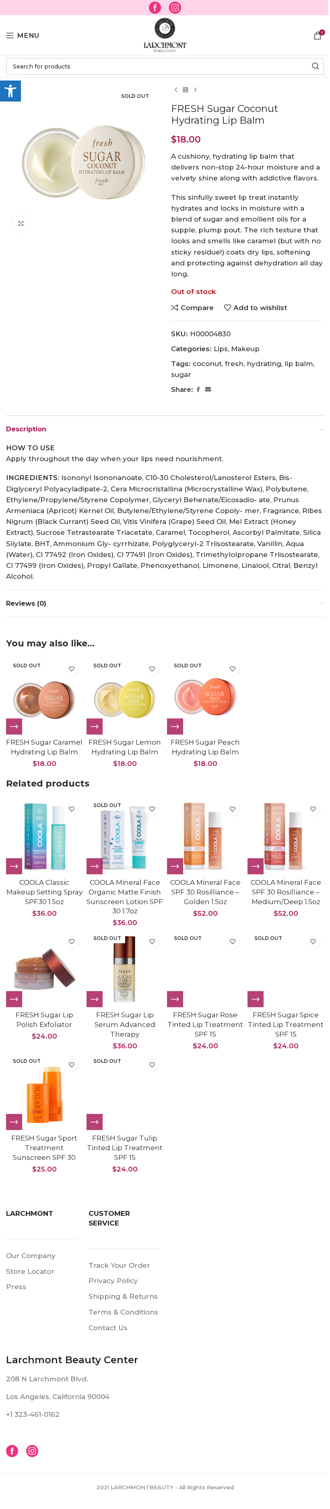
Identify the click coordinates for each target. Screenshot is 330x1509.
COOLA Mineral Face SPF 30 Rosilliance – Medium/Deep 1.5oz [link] (286, 892)
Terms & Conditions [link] (123, 1312)
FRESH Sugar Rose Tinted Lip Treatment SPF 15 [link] (205, 1024)
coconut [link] (207, 364)
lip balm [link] (299, 364)
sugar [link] (181, 375)
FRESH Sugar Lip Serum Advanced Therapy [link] (125, 1024)
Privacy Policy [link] (113, 1281)
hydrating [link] (264, 364)
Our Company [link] (31, 1256)
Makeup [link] (245, 349)
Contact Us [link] (108, 1328)
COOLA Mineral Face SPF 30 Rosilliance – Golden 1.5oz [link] (205, 892)
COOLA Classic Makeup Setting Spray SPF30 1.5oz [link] (44, 892)
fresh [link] (234, 364)
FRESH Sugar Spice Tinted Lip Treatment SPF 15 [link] (286, 1024)
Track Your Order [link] (119, 1265)
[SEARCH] (315, 66)
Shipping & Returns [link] (123, 1296)
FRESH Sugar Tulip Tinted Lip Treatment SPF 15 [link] (125, 1147)
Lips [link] (221, 349)
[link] (10, 91)
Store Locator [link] (30, 1271)
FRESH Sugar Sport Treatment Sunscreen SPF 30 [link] (44, 1147)
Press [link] (16, 1287)
